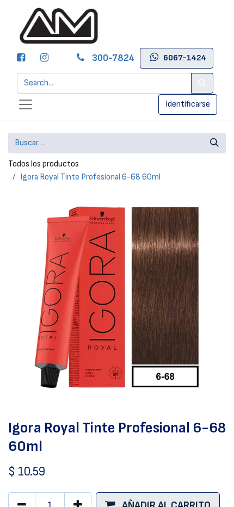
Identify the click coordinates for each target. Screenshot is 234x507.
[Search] (202, 83)
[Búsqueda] (214, 143)
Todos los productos (43, 164)
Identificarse (187, 104)
